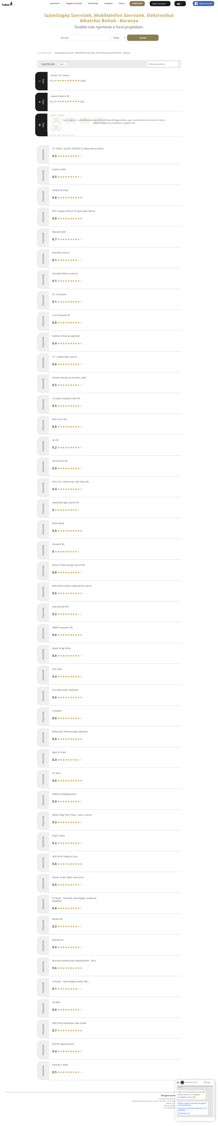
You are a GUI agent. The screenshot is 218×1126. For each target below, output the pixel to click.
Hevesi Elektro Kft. (60, 96)
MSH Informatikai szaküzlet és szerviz (72, 585)
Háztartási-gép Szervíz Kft (65, 502)
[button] (180, 3)
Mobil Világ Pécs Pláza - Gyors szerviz (72, 814)
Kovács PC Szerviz (60, 75)
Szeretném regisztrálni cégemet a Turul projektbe (192, 1109)
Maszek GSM (59, 231)
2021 (62, 64)
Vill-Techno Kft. (60, 460)
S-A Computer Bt (61, 315)
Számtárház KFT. (60, 606)
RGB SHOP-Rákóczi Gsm (65, 856)
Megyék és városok (74, 3)
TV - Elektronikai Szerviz (64, 356)
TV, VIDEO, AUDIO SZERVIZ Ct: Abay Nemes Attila (77, 148)
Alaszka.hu (57, 939)
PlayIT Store (58, 835)
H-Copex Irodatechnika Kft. (66, 398)
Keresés (143, 38)
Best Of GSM (59, 752)
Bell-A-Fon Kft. (59, 419)
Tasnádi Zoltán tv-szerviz (65, 273)
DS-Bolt (56, 1002)
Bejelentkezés (205, 3)
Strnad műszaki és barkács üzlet (69, 377)
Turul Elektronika (44, 53)
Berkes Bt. (57, 918)
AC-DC (55, 440)
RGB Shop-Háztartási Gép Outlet (69, 1023)
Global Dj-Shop (60, 190)
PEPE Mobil (58, 523)
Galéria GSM (58, 169)
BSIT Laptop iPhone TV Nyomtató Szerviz (73, 211)
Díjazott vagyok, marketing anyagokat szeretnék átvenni (192, 1104)
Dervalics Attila (60, 1064)
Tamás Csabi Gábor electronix (68, 877)
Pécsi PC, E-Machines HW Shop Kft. (70, 481)
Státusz (122, 3)
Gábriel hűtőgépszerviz (64, 794)
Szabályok (108, 3)
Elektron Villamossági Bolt (66, 335)
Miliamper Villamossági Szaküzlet (70, 731)
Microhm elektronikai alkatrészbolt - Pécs (74, 960)
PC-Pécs (56, 773)
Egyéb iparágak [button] (158, 3)
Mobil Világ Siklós (61, 648)
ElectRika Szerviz (61, 252)
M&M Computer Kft (62, 627)
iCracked (56, 710)
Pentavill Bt (58, 544)
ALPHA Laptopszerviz (63, 1043)
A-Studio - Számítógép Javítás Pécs (70, 981)
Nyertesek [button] (54, 3)
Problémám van (184, 1113)
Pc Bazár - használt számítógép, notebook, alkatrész (74, 899)
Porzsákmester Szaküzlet (65, 689)
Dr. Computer (59, 294)
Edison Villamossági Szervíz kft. (68, 564)
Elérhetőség (93, 3)
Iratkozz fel (137, 3)
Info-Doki (57, 669)
